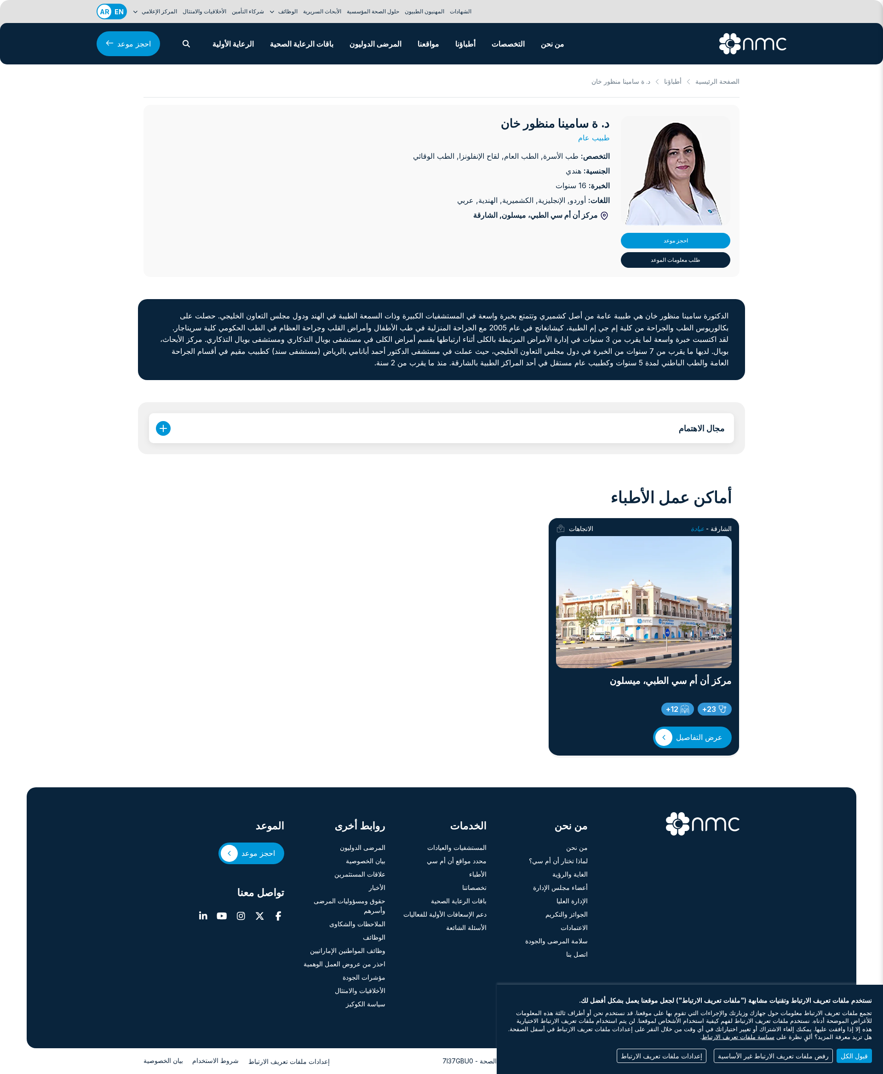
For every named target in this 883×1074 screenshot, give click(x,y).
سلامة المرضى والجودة (556, 941)
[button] (186, 44)
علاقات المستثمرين (359, 874)
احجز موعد (134, 43)
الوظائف (374, 937)
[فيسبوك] (278, 916)
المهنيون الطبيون (424, 11)
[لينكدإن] (203, 916)
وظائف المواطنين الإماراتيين (347, 950)
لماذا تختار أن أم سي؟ (558, 861)
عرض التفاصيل (699, 737)
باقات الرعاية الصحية (301, 43)
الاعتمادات (574, 927)
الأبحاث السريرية (322, 11)
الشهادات (460, 11)
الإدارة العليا (572, 901)
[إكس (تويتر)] (259, 916)
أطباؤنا (465, 43)
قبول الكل (854, 1056)
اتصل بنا (577, 954)
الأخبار (377, 887)
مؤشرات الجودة (364, 977)
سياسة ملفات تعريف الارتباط (738, 1037)
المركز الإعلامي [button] (158, 11)
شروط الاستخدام (215, 1060)
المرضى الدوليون (375, 43)
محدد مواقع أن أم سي (457, 861)
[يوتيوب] (222, 916)
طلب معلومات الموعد (675, 259)
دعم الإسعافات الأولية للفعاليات (445, 914)
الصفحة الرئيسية (717, 81)
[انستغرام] (241, 916)
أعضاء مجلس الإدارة (560, 887)
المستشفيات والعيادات (457, 847)
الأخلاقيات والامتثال (204, 11)
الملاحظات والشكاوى (357, 924)
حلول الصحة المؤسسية (373, 11)
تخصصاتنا (474, 887)
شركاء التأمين (248, 11)
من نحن (552, 43)
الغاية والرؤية (570, 874)
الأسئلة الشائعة (466, 927)
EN (119, 12)
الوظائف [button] (287, 11)
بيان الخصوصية (365, 861)
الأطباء (478, 874)
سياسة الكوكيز (365, 1004)
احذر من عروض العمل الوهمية (344, 964)
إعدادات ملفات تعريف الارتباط (289, 1061)
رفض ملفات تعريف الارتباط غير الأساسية (773, 1056)
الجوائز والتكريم (566, 914)
